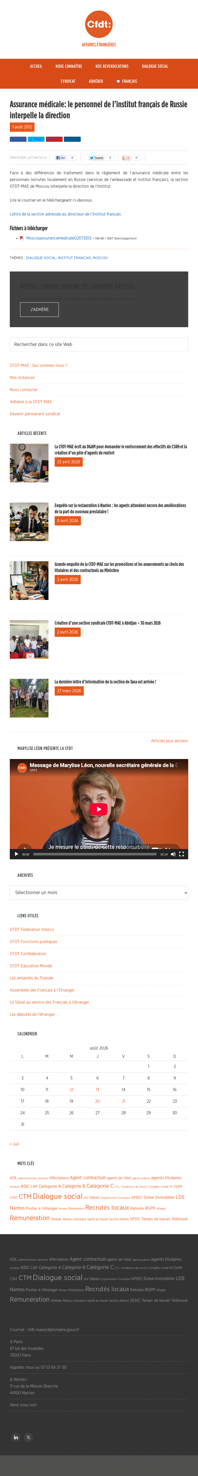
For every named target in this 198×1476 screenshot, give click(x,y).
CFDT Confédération (28, 954)
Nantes (17, 1208)
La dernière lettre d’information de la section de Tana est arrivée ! (105, 682)
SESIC (135, 1219)
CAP (34, 1187)
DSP (86, 1198)
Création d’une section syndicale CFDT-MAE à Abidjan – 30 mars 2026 (108, 623)
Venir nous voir (23, 1405)
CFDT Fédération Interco (32, 930)
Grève (149, 1197)
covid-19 (166, 1187)
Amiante (15, 1186)
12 (71, 1090)
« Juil (14, 1144)
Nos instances (22, 378)
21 (123, 1101)
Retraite (137, 1208)
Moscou (100, 258)
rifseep (161, 1208)
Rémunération (30, 1218)
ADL (13, 1178)
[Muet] (173, 854)
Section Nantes (119, 1219)
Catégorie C (100, 1186)
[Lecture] (16, 854)
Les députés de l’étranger (32, 1014)
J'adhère (39, 310)
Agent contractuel (88, 1177)
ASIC (25, 1186)
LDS (180, 1197)
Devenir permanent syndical (35, 414)
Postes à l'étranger (42, 1208)
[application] (99, 809)
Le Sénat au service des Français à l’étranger (49, 1002)
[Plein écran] (181, 854)
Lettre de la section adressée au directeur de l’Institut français (65, 214)
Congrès (154, 1186)
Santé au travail (97, 1219)
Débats (94, 1198)
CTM (25, 1196)
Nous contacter (24, 390)
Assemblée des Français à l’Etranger (42, 990)
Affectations (59, 1178)
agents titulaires (166, 1178)
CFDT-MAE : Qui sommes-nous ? (38, 366)
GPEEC (137, 1198)
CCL (117, 1186)
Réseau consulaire (74, 1219)
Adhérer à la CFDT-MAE (31, 402)
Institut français (74, 258)
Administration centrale (33, 1178)
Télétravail (179, 1219)
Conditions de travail (134, 1186)
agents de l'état (119, 1178)
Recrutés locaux (107, 1208)
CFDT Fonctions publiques (33, 942)
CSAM (177, 1187)
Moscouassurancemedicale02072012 (59, 238)
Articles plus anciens (169, 741)
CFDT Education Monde (31, 966)
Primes (63, 1208)
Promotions (76, 1208)
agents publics (141, 1178)
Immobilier (165, 1197)
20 (97, 1101)
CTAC (14, 1198)
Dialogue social (41, 258)
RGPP (150, 1208)
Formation (124, 1198)
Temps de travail (156, 1219)
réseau (56, 1219)
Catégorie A (50, 1186)
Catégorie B (73, 1186)
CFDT (99, 24)
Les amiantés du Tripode (31, 978)
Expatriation (109, 1198)
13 (97, 1090)
